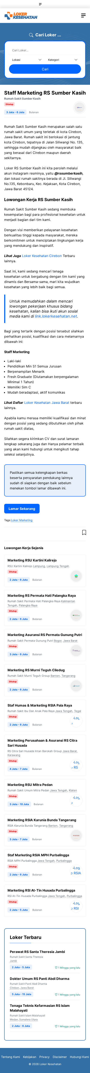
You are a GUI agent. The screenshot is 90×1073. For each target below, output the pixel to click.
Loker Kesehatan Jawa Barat (46, 402)
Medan (14, 1019)
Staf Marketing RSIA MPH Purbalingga (38, 855)
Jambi (13, 960)
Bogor (58, 640)
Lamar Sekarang (22, 509)
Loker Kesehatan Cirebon (42, 256)
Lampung (39, 566)
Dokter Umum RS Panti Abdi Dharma (39, 979)
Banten (55, 675)
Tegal (77, 711)
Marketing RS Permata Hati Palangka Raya (42, 595)
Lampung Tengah (58, 566)
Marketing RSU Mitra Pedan (30, 785)
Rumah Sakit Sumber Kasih (22, 98)
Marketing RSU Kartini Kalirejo (32, 560)
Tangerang (68, 675)
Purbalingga (64, 860)
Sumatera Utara (28, 1019)
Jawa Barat (70, 640)
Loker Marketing (21, 520)
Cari (45, 69)
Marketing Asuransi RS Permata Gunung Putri (45, 635)
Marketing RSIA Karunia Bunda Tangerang (42, 820)
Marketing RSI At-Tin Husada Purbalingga (41, 890)
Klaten (73, 790)
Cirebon (14, 987)
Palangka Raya (28, 605)
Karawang (14, 755)
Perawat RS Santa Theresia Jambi (37, 952)
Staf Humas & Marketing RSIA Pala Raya (40, 705)
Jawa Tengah (63, 711)
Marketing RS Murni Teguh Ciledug (36, 670)
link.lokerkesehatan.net (56, 316)
